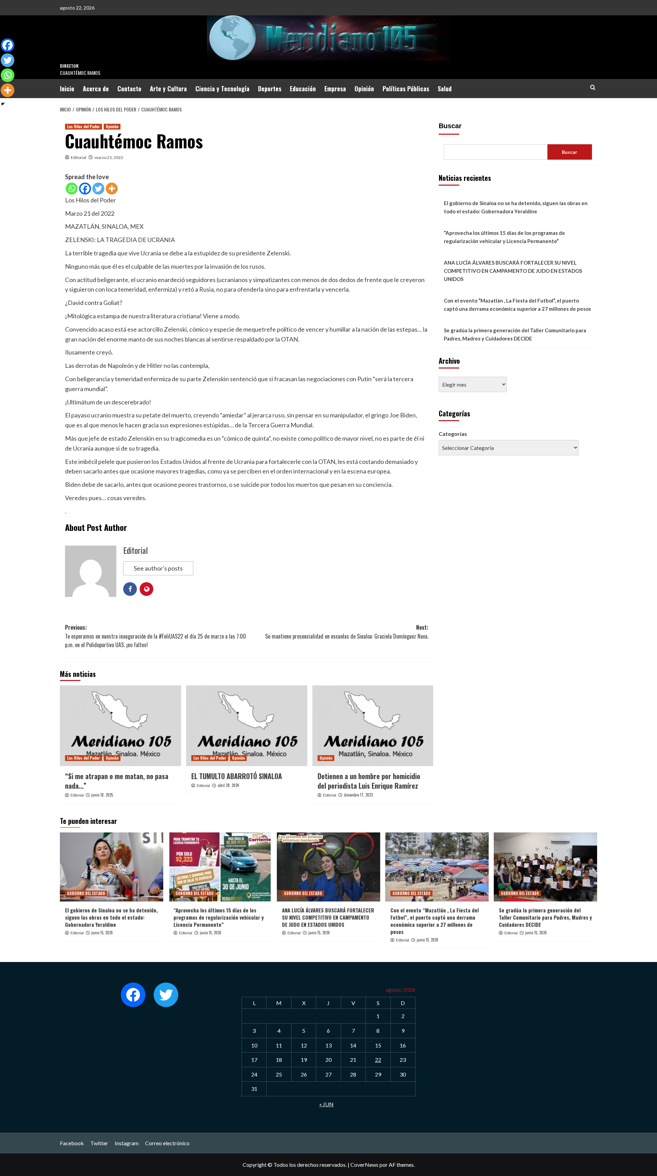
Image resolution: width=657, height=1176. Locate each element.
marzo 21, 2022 (108, 157)
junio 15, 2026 (102, 932)
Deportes (269, 88)
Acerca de (96, 88)
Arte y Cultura (168, 88)
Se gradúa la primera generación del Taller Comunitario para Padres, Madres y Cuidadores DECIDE (515, 334)
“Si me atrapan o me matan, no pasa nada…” (116, 781)
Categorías (453, 433)
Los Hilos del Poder (83, 126)
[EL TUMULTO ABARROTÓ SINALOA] (246, 725)
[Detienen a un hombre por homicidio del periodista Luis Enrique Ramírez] (373, 725)
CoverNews (364, 1164)
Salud (445, 88)
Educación (303, 88)
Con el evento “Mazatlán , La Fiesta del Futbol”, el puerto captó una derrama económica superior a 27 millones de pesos (517, 304)
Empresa (335, 88)
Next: (346, 631)
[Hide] (2, 104)
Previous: (155, 636)
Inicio (67, 88)
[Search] (593, 87)
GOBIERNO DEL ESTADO (86, 893)
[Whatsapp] (72, 189)
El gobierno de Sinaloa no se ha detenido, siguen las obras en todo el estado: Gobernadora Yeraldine (516, 207)
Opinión (364, 88)
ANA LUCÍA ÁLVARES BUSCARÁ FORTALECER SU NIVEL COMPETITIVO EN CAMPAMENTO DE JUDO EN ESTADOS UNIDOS (513, 270)
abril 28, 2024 (228, 785)
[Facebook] (85, 189)
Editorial (78, 157)
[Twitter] (98, 189)
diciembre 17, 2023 (358, 795)
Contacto (129, 88)
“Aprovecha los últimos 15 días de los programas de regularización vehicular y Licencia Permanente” (504, 237)
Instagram (127, 1143)
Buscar (450, 126)
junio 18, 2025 (102, 795)
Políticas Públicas (406, 88)
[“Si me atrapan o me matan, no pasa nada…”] (120, 725)
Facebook (72, 1143)
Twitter (99, 1143)
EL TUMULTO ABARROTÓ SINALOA (236, 776)
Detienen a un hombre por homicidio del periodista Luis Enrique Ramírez (369, 781)
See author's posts (158, 568)
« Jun (326, 1104)
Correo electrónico (167, 1143)
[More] (112, 189)
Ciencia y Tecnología (222, 88)
